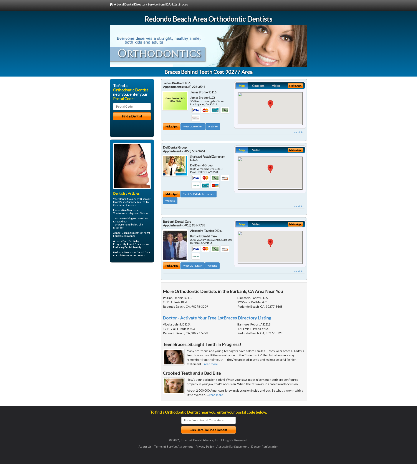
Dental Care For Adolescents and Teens (131, 254)
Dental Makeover (129, 198)
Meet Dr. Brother (193, 126)
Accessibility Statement (232, 446)
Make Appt (171, 126)
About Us (145, 446)
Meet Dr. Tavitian (192, 265)
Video (276, 85)
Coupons (258, 85)
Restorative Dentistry (125, 210)
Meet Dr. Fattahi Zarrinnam (198, 194)
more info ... (299, 132)
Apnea (117, 232)
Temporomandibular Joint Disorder (128, 226)
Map (242, 85)
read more (211, 364)
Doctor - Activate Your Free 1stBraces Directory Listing (217, 317)
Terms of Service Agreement (173, 446)
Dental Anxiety (132, 247)
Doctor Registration (264, 446)
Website (213, 126)
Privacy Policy (204, 446)
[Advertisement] (132, 299)
